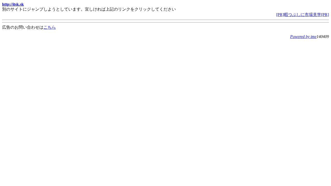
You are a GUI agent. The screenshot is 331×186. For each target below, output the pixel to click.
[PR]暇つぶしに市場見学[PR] (302, 14)
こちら (49, 27)
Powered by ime (303, 36)
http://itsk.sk (13, 4)
